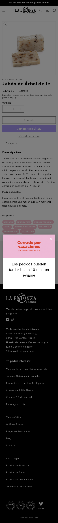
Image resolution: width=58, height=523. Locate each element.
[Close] (51, 240)
